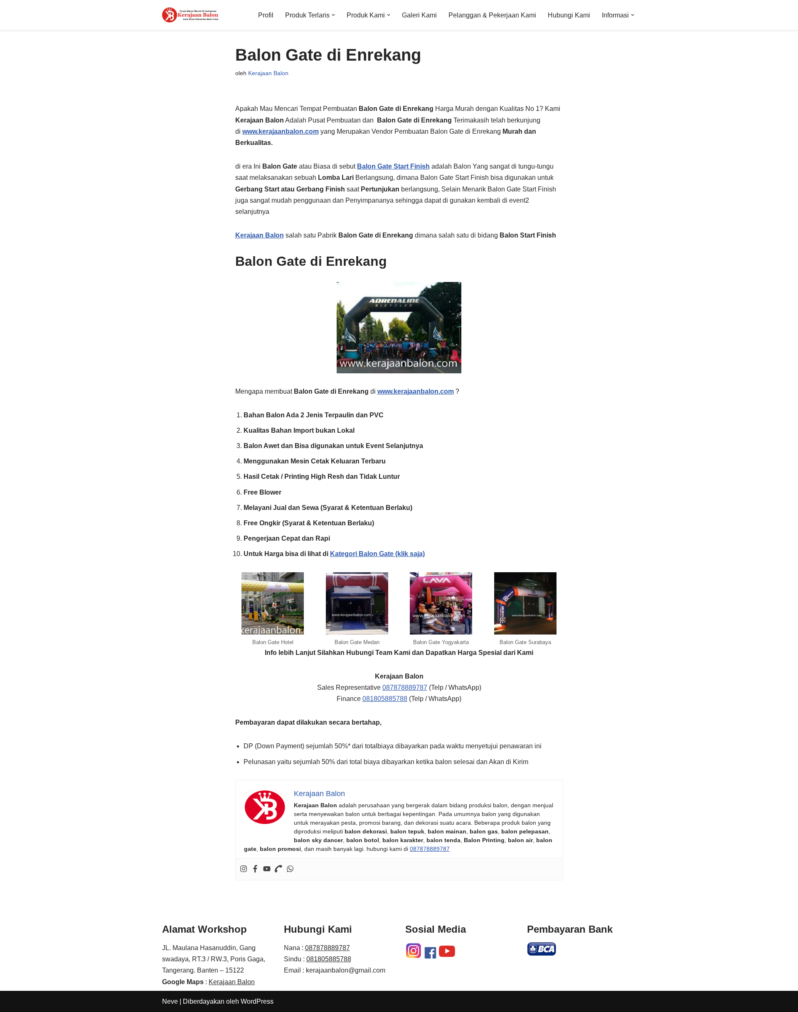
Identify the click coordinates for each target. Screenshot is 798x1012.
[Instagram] (243, 869)
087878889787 (404, 687)
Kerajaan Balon (268, 73)
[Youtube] (267, 869)
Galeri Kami (419, 15)
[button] (333, 15)
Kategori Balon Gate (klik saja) (377, 553)
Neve (170, 1001)
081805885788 (384, 698)
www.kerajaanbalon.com (280, 131)
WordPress (257, 1001)
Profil (265, 15)
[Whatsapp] (290, 869)
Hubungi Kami (569, 15)
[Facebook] (255, 869)
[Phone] (278, 869)
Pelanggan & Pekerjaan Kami (492, 15)
